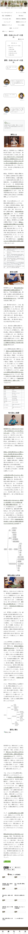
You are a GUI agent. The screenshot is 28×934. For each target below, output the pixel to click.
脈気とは (11, 47)
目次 (12, 43)
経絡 (10, 869)
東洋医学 (18, 867)
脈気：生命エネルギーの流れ (14, 45)
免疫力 (6, 867)
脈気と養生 (11, 55)
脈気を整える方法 (13, 53)
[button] (25, 482)
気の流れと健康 (12, 51)
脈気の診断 (11, 49)
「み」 (12, 867)
